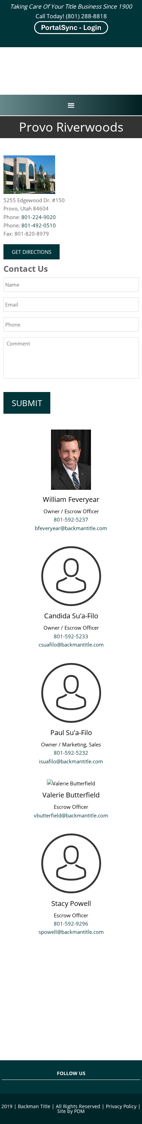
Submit (27, 403)
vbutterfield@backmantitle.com (71, 815)
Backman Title (71, 64)
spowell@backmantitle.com (71, 931)
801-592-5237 (71, 519)
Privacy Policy (121, 1106)
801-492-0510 (38, 225)
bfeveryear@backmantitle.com (71, 528)
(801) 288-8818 (86, 16)
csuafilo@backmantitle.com (71, 644)
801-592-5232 (71, 752)
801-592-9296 (71, 923)
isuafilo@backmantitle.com (71, 761)
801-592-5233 (71, 636)
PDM (79, 1111)
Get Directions (31, 251)
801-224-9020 (38, 217)
